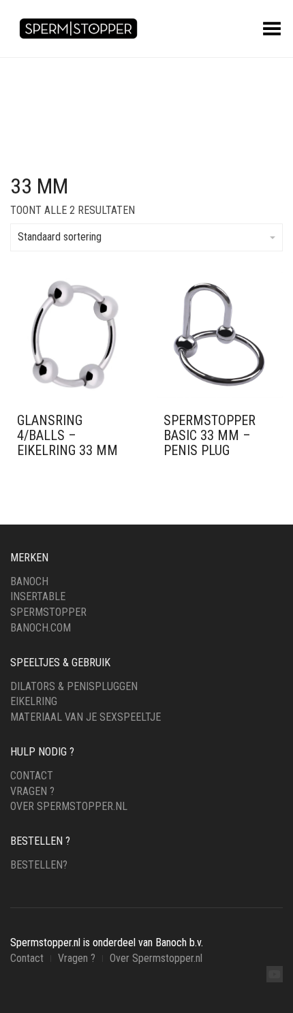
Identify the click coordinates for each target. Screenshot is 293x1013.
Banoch (29, 581)
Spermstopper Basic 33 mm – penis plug (210, 435)
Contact (31, 775)
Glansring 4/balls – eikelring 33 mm (67, 435)
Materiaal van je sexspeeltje (85, 717)
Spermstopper (48, 612)
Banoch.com (40, 627)
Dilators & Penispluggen (74, 686)
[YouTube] (274, 974)
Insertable (37, 596)
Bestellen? (38, 864)
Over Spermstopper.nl (68, 806)
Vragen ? (32, 791)
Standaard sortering (60, 236)
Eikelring (33, 701)
